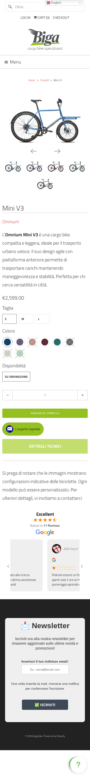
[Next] (57, 151)
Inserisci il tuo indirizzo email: (45, 661)
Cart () (43, 17)
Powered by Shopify (54, 736)
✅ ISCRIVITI (45, 705)
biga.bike (37, 736)
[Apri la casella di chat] (77, 763)
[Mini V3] (45, 118)
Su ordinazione (16, 376)
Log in (25, 17)
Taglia (7, 307)
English (55, 2)
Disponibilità (14, 365)
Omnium (10, 221)
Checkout (61, 17)
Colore (8, 330)
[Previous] (33, 151)
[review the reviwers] (49, 560)
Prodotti (45, 80)
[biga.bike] (45, 40)
